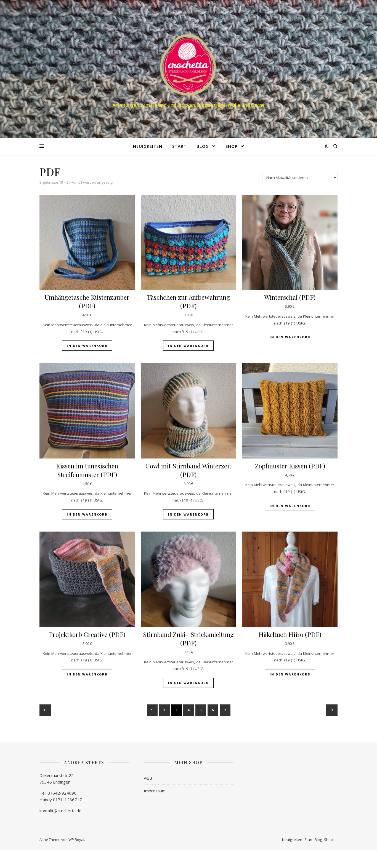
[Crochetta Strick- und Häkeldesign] (188, 64)
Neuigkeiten (147, 146)
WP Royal (76, 839)
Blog (203, 146)
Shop (231, 146)
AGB (148, 778)
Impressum (155, 790)
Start (179, 146)
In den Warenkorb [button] (87, 346)
